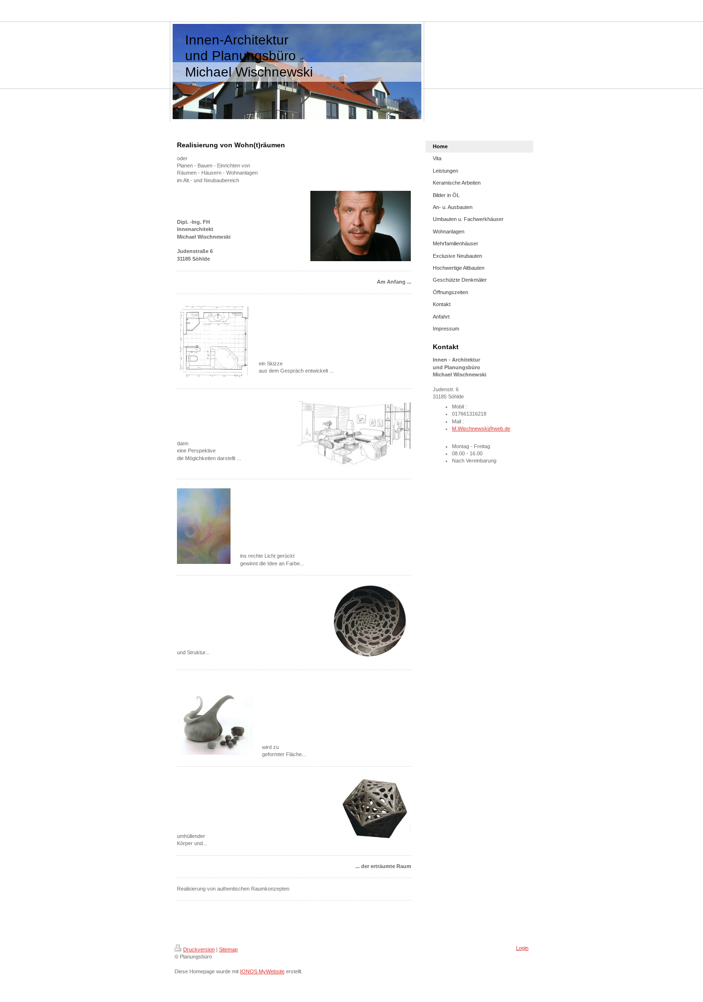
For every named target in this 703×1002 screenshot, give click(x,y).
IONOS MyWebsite (262, 971)
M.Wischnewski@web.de (481, 428)
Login (522, 948)
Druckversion (199, 949)
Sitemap (228, 949)
